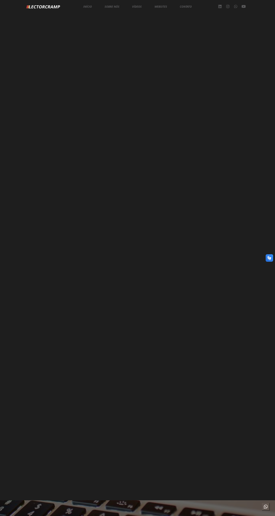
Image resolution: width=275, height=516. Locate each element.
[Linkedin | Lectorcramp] (220, 6)
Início (87, 6)
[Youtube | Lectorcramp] (243, 6)
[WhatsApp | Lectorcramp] (235, 6)
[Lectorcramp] (43, 6)
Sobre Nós (112, 6)
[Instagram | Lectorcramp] (228, 6)
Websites (161, 6)
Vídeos (137, 6)
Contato (186, 6)
